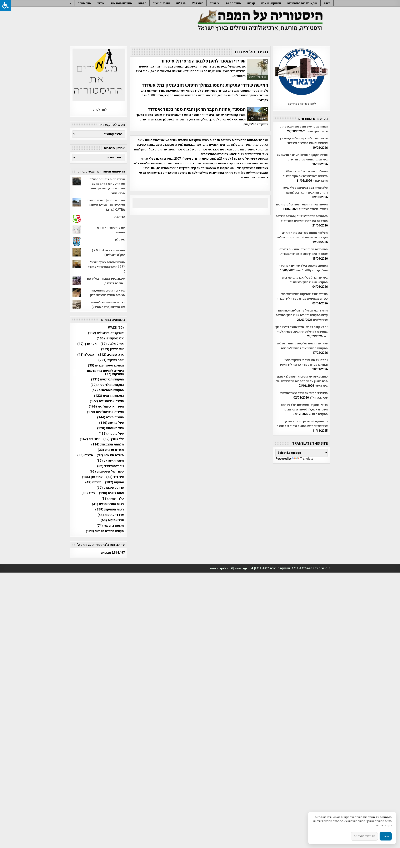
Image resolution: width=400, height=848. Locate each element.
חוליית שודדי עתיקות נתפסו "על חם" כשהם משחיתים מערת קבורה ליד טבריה (302, 296)
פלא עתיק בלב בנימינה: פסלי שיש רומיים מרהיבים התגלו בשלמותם (305, 190)
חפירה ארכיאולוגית (106, 406)
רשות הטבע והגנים (108, 504)
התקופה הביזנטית (107, 379)
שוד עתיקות (112, 520)
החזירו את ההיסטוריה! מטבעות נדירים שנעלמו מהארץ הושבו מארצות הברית (303, 251)
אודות (101, 3)
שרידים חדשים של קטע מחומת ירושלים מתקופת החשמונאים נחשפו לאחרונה (302, 345)
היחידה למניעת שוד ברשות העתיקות (105, 372)
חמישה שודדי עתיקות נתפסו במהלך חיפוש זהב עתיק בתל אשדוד (205, 85)
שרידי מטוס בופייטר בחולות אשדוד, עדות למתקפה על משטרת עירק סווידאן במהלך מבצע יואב (107, 186)
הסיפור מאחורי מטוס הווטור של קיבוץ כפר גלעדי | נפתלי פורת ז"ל (301, 206)
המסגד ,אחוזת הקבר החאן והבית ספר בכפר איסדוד (197, 109)
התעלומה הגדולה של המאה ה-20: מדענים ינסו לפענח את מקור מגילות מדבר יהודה (305, 176)
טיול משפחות (110, 428)
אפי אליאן (112, 349)
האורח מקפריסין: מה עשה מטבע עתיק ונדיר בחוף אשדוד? (304, 128)
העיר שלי (197, 3)
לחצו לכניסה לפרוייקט (302, 104)
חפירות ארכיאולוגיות (105, 412)
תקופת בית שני (110, 526)
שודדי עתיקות (111, 515)
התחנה (142, 3)
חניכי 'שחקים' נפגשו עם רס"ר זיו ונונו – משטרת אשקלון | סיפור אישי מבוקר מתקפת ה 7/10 (303, 409)
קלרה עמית (112, 499)
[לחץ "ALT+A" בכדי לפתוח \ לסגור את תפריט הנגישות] (5, 5)
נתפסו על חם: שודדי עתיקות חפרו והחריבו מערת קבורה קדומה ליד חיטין (304, 362)
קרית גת (119, 217)
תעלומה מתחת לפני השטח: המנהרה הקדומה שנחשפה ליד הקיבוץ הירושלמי (302, 235)
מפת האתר (84, 3)
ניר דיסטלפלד (110, 466)
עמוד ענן (92, 477)
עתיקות (114, 482)
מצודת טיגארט (110, 455)
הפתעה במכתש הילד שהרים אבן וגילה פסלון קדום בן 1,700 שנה (303, 268)
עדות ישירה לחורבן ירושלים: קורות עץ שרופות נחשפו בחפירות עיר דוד (304, 140)
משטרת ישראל (110, 461)
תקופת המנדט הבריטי (105, 531)
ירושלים (90, 439)
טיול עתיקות (111, 434)
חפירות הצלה (110, 417)
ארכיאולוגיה (111, 355)
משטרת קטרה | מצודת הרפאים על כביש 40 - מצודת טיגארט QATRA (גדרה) (105, 205)
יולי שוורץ (113, 439)
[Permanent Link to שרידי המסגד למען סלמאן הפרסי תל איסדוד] (257, 69)
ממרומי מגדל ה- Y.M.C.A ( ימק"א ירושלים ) (108, 252)
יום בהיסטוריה (161, 3)
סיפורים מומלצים (121, 3)
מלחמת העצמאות (107, 444)
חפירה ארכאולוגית (107, 401)
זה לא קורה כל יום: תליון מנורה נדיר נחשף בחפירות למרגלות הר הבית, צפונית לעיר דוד (301, 332)
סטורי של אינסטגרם (107, 471)
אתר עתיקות (111, 360)
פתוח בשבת (111, 493)
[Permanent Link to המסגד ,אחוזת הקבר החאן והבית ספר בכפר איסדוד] (257, 114)
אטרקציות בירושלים (106, 333)
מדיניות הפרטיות (364, 836)
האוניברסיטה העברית (106, 365)
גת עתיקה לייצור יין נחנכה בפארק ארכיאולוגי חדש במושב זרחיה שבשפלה (302, 423)
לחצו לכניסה (99, 110)
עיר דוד (115, 477)
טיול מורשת (111, 423)
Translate (306, 459)
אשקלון (120, 239)
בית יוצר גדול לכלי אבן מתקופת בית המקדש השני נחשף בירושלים (305, 279)
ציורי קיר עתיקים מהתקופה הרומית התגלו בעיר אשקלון (107, 292)
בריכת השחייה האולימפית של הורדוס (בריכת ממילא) (108, 304)
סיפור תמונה (233, 3)
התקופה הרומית (109, 396)
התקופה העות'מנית (107, 390)
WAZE (116, 327)
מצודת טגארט (111, 450)
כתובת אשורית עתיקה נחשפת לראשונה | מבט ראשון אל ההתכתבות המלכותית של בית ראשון (302, 381)
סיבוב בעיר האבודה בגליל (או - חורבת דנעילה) (106, 280)
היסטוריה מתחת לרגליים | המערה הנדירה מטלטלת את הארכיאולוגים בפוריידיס (302, 218)
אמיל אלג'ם (112, 344)
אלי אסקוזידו (110, 338)
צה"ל (88, 493)
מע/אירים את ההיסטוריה (302, 3)
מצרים (85, 455)
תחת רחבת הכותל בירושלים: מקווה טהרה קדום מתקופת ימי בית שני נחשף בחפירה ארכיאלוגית (302, 315)
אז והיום (215, 3)
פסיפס (93, 482)
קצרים (251, 3)
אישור (385, 836)
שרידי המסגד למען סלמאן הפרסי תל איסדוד (203, 61)
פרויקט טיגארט (110, 488)
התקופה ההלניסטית (107, 385)
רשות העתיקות (109, 509)
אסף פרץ (87, 344)
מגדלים (181, 3)
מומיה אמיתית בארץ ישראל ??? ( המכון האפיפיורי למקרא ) (106, 267)
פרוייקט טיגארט (271, 3)
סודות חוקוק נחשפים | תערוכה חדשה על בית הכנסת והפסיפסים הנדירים (302, 157)
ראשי (327, 3)
